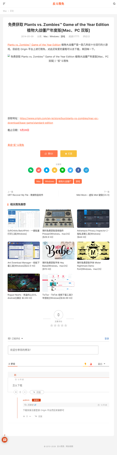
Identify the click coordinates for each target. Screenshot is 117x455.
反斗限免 (58, 3)
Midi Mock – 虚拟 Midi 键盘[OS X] (92, 195)
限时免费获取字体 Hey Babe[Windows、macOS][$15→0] (54, 265)
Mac (5, 11)
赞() (49, 153)
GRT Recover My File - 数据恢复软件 (25, 195)
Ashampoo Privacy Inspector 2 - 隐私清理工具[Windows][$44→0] (93, 233)
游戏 (63, 36)
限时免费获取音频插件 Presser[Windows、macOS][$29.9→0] (56, 233)
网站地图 (69, 446)
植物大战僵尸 (64, 181)
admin (26, 400)
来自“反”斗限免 (16, 144)
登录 (106, 338)
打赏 (68, 153)
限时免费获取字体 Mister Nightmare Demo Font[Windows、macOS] (89, 265)
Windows (54, 36)
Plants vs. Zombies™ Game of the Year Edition (34, 44)
